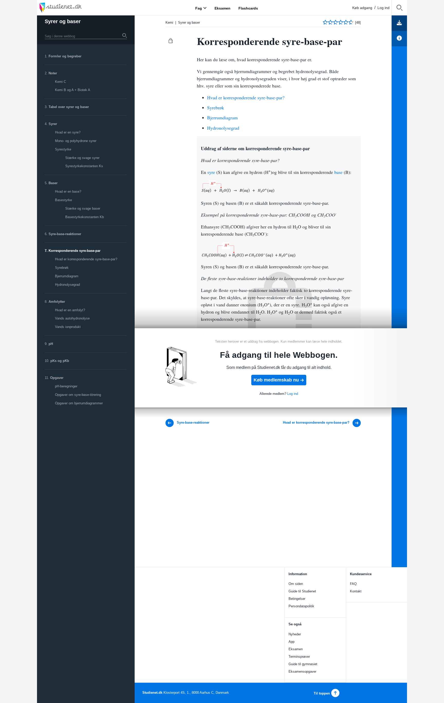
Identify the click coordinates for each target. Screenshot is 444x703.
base (338, 172)
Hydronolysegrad (67, 285)
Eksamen (296, 649)
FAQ (353, 584)
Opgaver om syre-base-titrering (78, 395)
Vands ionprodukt (68, 327)
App (291, 642)
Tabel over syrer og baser (69, 107)
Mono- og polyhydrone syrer (75, 141)
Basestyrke (63, 200)
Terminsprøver (299, 656)
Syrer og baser (63, 21)
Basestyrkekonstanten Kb (84, 217)
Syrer (53, 124)
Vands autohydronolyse (72, 318)
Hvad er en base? (68, 191)
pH (51, 344)
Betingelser (297, 599)
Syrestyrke (63, 149)
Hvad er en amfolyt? (70, 310)
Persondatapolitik (301, 606)
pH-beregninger (66, 386)
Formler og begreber (65, 56)
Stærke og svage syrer (82, 158)
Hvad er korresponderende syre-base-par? (86, 259)
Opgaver (56, 378)
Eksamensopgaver (302, 671)
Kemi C (60, 82)
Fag (198, 8)
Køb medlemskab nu (276, 379)
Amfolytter (57, 302)
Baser (53, 183)
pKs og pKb (59, 361)
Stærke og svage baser (82, 208)
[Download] (399, 23)
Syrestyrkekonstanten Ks (84, 166)
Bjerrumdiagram (66, 276)
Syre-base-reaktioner (65, 234)
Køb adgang (362, 8)
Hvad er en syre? (67, 132)
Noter (53, 73)
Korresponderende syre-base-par (74, 251)
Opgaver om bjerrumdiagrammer (79, 403)
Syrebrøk (62, 268)
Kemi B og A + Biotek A (72, 90)
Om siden (296, 584)
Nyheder (295, 634)
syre (211, 172)
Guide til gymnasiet (303, 664)
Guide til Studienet (302, 591)
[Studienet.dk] (73, 7)
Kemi (169, 22)
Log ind (383, 8)
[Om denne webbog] (399, 38)
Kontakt (356, 591)
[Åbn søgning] (399, 9)
